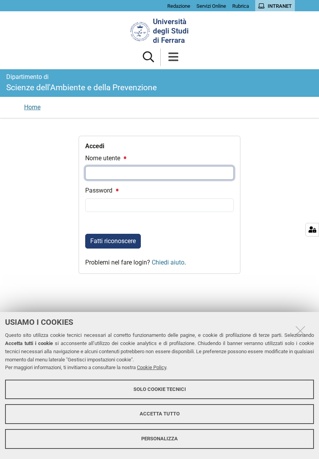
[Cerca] (148, 57)
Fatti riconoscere (113, 241)
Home (32, 107)
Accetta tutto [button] (160, 414)
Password (99, 190)
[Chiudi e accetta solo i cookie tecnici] (300, 330)
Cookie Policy (151, 367)
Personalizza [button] (159, 438)
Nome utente (103, 158)
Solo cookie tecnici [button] (159, 389)
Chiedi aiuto (168, 262)
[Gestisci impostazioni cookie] (312, 230)
